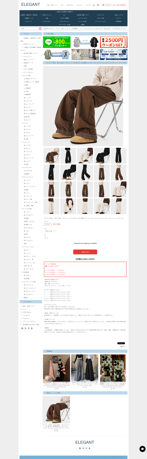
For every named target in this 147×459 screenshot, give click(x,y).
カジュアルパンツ (89, 28)
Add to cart (85, 252)
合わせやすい (107, 28)
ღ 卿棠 (26, 85)
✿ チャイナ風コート (30, 110)
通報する (122, 346)
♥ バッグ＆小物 (82, 21)
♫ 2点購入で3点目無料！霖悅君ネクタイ (64, 12)
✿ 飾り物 (26, 117)
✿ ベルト (26, 231)
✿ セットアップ (28, 104)
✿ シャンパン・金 (29, 262)
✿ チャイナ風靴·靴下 (30, 113)
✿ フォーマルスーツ (30, 288)
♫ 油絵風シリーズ (28, 18)
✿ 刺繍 (26, 190)
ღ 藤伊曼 (26, 174)
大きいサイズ (99, 28)
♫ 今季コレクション (47, 15)
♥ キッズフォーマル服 (64, 24)
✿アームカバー (28, 240)
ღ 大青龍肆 (27, 88)
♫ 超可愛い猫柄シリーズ (82, 15)
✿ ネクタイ (27, 237)
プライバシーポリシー (30, 321)
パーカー (58, 28)
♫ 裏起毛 (82, 24)
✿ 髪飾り (26, 218)
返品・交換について (52, 5)
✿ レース (26, 193)
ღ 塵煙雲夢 (27, 94)
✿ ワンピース (28, 101)
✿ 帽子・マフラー (29, 221)
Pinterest (88, 5)
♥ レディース (28, 21)
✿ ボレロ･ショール (29, 291)
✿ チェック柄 (28, 199)
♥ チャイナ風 (100, 18)
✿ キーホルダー (28, 228)
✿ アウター (27, 132)
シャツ (81, 28)
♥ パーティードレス (100, 21)
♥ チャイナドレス (64, 21)
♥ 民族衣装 (118, 21)
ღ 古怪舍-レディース (30, 78)
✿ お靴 (26, 139)
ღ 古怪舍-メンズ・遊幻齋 (31, 82)
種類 (45, 228)
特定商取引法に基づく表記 (31, 324)
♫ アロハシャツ (100, 15)
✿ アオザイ (27, 275)
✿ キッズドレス (28, 285)
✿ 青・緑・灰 (28, 266)
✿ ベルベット (28, 196)
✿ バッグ (26, 212)
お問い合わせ (70, 5)
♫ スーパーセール (82, 18)
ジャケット (68, 28)
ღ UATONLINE (28, 170)
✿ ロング (26, 183)
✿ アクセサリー (28, 215)
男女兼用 (75, 28)
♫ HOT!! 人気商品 (64, 18)
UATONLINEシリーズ (118, 28)
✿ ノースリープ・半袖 (30, 202)
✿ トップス (27, 97)
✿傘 (25, 243)
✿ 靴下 (26, 234)
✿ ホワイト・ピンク (30, 256)
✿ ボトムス (27, 107)
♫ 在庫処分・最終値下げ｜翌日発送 (28, 15)
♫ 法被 (46, 18)
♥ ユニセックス (46, 21)
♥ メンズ (118, 18)
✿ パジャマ (27, 120)
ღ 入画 (26, 91)
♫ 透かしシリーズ (118, 15)
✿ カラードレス (28, 269)
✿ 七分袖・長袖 (28, 205)
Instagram (79, 5)
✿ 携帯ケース (28, 224)
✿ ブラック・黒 (28, 259)
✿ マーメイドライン (30, 186)
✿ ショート (27, 180)
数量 (45, 235)
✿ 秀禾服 (26, 278)
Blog (62, 5)
